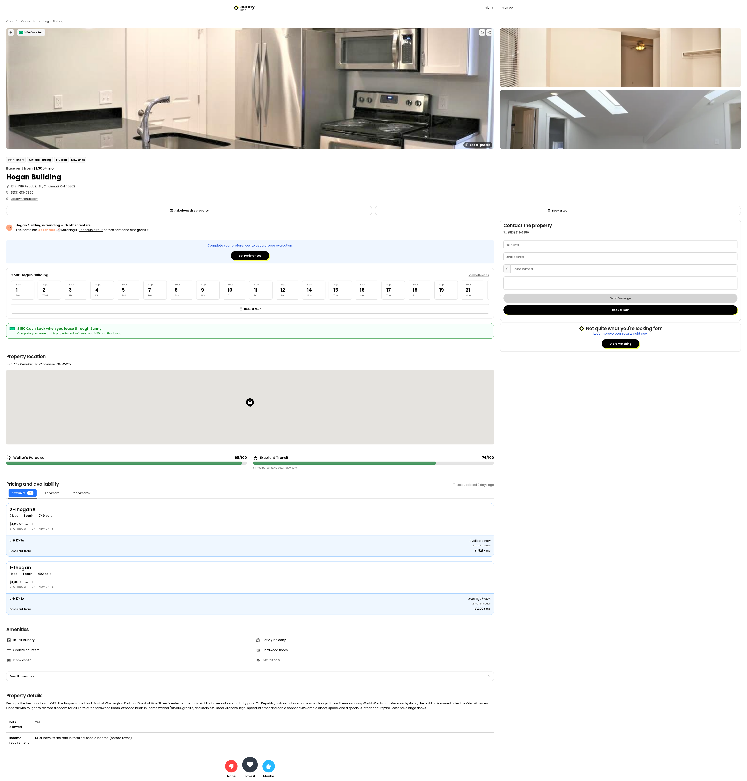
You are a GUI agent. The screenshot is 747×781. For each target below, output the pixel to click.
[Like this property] (268, 766)
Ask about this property (191, 211)
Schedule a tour (91, 230)
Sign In (489, 8)
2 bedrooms (81, 493)
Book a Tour (620, 310)
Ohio (9, 21)
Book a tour (560, 211)
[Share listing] (489, 32)
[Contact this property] (250, 764)
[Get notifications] (482, 32)
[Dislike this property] (231, 766)
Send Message (620, 298)
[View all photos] (250, 88)
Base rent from (20, 551)
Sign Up (507, 8)
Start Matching (620, 344)
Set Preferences (250, 256)
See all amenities (22, 676)
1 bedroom (52, 493)
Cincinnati (28, 21)
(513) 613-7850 (22, 192)
